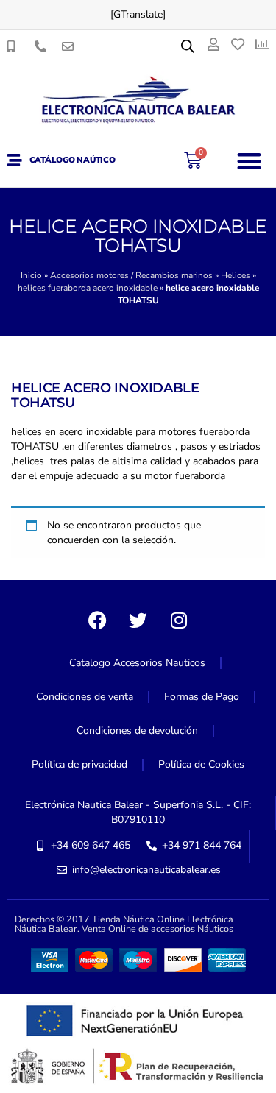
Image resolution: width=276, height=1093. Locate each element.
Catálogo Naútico (72, 160)
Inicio (31, 275)
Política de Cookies (201, 764)
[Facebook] (97, 620)
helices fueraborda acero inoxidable (88, 288)
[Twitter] (138, 620)
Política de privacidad (79, 764)
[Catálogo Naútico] (14, 160)
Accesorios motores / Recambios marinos (131, 275)
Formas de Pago (201, 697)
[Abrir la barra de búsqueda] (187, 46)
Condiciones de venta (84, 697)
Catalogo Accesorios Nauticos (137, 663)
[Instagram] (178, 620)
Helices (235, 275)
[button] (249, 160)
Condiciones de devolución (137, 730)
